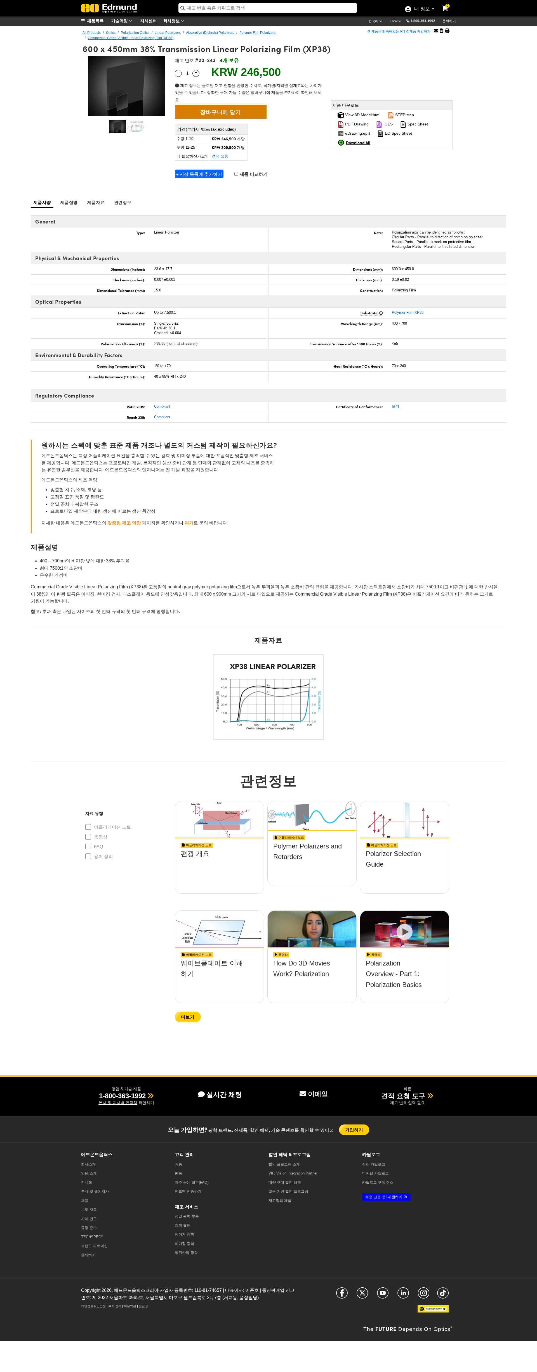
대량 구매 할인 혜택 (284, 1182)
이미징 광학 (184, 1244)
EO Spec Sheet (398, 133)
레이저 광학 (184, 1234)
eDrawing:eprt (357, 133)
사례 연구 (89, 1219)
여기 (189, 522)
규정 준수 (89, 1228)
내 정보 (422, 9)
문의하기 (449, 21)
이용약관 (130, 1306)
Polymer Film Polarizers (257, 33)
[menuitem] (95, 20)
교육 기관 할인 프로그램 (288, 1191)
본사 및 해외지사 (95, 1191)
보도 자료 (89, 1209)
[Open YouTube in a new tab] (382, 1295)
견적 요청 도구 (403, 1096)
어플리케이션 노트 (112, 827)
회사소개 (88, 1164)
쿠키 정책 (114, 1306)
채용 (84, 1201)
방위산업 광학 (186, 1252)
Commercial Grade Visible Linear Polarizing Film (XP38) (130, 38)
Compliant (162, 406)
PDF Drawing (356, 124)
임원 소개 (89, 1173)
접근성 (143, 1306)
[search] (267, 8)
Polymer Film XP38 (407, 312)
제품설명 (68, 202)
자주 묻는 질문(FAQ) (191, 1182)
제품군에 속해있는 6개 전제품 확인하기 (401, 31)
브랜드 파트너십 (94, 1246)
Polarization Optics (135, 33)
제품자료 (95, 202)
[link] (449, 4)
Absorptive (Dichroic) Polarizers (210, 33)
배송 (178, 1164)
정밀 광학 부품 (187, 1216)
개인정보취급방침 (93, 1306)
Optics (111, 33)
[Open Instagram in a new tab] (423, 1295)
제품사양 (42, 202)
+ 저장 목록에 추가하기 (199, 174)
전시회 (86, 1182)
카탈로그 (373, 1164)
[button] (424, 20)
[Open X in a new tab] (362, 1295)
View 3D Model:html (362, 115)
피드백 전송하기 (188, 1191)
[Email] (436, 30)
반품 (178, 1173)
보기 (395, 406)
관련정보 (122, 202)
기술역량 (120, 20)
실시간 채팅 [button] (224, 1094)
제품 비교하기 (253, 174)
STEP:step (404, 115)
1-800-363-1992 (422, 21)
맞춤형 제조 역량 (124, 522)
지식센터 (148, 20)
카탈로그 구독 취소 (378, 1182)
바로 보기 (220, 869)
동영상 (100, 836)
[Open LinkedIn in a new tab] (403, 1295)
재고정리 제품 (279, 1201)
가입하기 (354, 1130)
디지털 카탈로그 (375, 1173)
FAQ (98, 846)
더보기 (188, 1017)
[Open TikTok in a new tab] (443, 1295)
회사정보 (172, 20)
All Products (92, 33)
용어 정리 (103, 856)
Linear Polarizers (168, 33)
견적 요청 (220, 156)
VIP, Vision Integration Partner (292, 1173)
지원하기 (383, 1197)
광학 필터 (182, 1225)
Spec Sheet (417, 124)
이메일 (318, 1094)
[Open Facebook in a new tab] (342, 1295)
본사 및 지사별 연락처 (118, 1102)
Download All (358, 142)
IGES (387, 124)
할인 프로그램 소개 (284, 1164)
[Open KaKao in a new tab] (433, 1311)
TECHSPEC (92, 1236)
